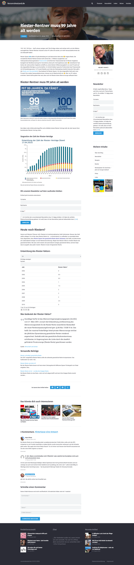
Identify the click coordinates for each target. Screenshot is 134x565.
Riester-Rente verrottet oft (28, 363)
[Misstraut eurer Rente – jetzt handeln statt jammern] (23, 542)
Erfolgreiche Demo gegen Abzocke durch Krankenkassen (50, 418)
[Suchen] (92, 3)
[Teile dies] (52, 387)
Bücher (97, 164)
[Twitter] (102, 73)
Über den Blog (99, 153)
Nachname (23, 205)
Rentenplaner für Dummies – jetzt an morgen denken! (103, 169)
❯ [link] (28, 309)
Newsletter (98, 156)
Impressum (110, 561)
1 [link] (23, 309)
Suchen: (22, 261)
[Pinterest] (105, 73)
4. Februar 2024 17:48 (30, 460)
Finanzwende (43, 61)
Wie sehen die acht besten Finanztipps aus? (35, 548)
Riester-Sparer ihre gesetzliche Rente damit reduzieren (50, 238)
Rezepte (97, 160)
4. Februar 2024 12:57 (30, 439)
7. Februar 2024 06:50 (30, 476)
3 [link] (26, 309)
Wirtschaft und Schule (31, 346)
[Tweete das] (57, 387)
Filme (96, 173)
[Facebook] (99, 73)
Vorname (23, 199)
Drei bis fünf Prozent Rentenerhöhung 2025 (68, 419)
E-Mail (22, 211)
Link (76, 219)
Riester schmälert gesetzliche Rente (30, 355)
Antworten (23, 451)
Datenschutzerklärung (98, 561)
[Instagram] (108, 73)
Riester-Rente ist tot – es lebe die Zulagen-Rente (34, 371)
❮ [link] (21, 309)
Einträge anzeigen (25, 259)
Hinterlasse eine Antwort (46, 432)
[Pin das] (62, 387)
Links (96, 177)
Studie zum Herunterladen (30, 71)
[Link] (4, 3)
